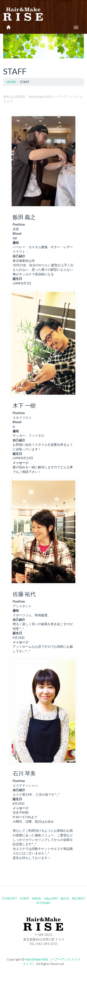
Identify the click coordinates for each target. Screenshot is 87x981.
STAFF (24, 898)
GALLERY (51, 898)
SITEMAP (43, 903)
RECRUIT (78, 898)
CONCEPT (9, 898)
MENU (36, 898)
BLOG (65, 898)
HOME (11, 82)
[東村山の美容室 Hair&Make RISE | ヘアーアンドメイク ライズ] (23, 10)
